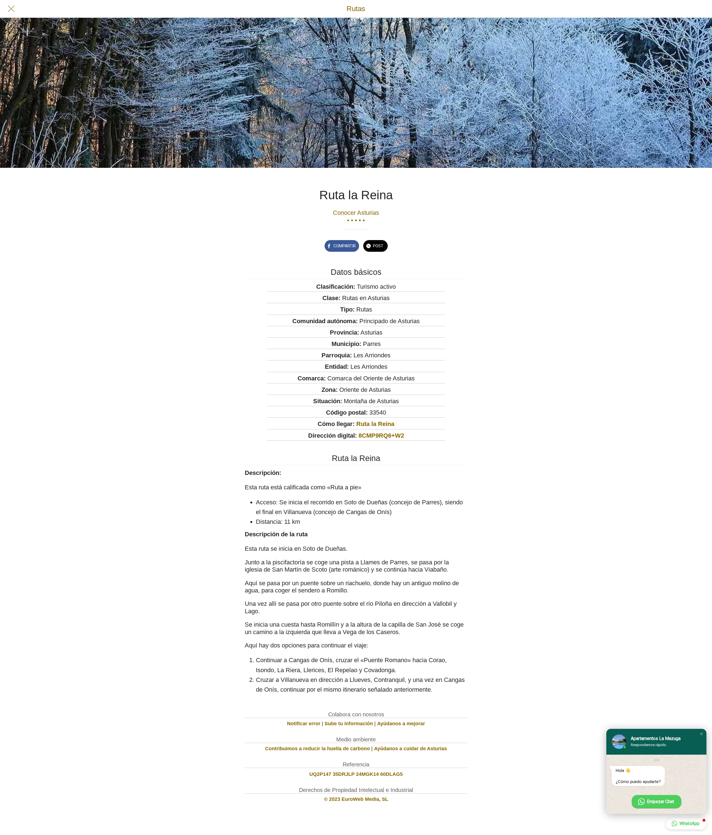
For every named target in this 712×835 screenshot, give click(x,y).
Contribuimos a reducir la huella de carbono (317, 748)
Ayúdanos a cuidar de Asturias (410, 748)
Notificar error (303, 723)
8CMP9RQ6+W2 (381, 435)
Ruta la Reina (375, 423)
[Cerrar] (11, 9)
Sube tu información (349, 723)
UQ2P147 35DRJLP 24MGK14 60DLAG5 (356, 774)
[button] (701, 734)
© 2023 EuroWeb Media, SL (356, 799)
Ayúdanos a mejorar (401, 723)
